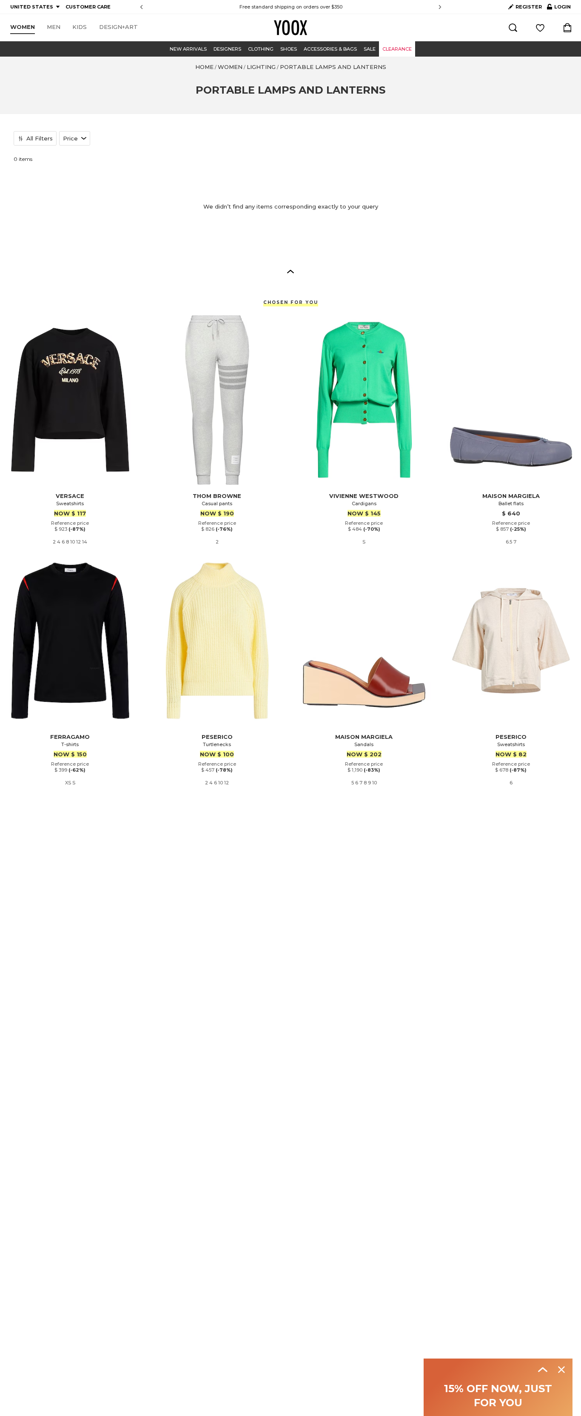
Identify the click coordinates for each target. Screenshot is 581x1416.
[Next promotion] (440, 7)
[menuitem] (22, 27)
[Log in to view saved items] (540, 27)
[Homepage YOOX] (290, 27)
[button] (290, 271)
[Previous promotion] (141, 7)
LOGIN (559, 8)
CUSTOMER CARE (88, 7)
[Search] (512, 27)
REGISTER (528, 7)
